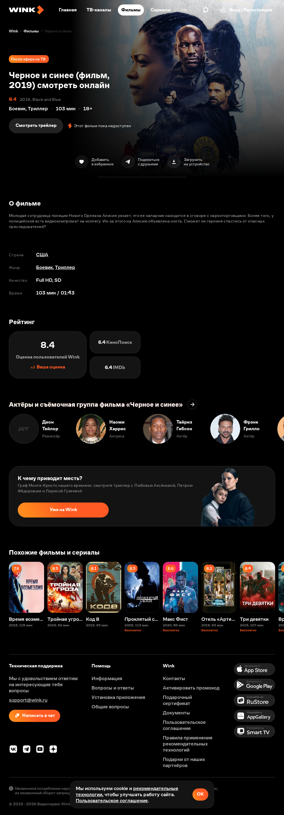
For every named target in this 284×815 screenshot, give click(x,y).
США (42, 254)
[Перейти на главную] (26, 10)
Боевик (44, 267)
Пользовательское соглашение (112, 800)
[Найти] (205, 10)
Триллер (65, 267)
